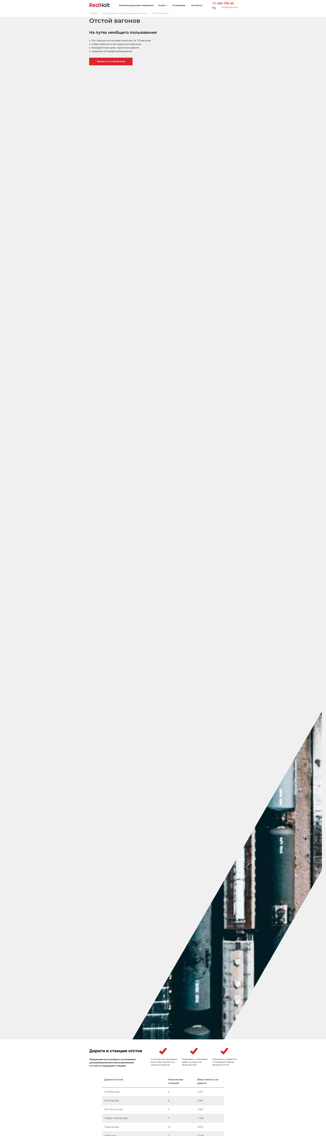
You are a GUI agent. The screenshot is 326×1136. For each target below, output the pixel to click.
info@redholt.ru (230, 7)
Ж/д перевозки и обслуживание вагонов (125, 13)
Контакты (196, 5)
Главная (93, 13)
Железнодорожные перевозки (136, 5)
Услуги (162, 5)
